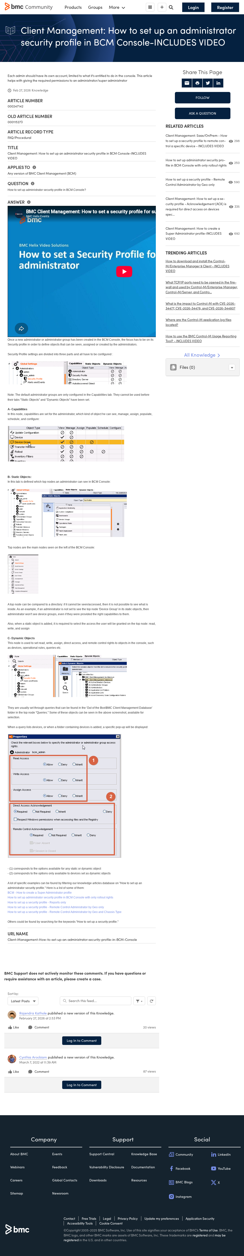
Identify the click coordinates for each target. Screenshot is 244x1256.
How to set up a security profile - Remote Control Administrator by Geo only (56, 907)
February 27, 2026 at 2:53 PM (40, 1018)
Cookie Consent (110, 1223)
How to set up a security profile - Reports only (37, 902)
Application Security (200, 1218)
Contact (69, 1218)
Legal (107, 1218)
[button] (232, 367)
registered (200, 1235)
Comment (42, 1027)
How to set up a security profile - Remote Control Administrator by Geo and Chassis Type (65, 912)
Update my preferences (161, 1218)
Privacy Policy (128, 1218)
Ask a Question (202, 113)
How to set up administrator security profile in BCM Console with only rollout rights (60, 897)
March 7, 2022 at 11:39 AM (37, 1062)
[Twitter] (208, 83)
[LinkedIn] (218, 83)
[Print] (197, 83)
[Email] (187, 83)
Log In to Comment (82, 1040)
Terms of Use (208, 1230)
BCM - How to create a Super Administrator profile (40, 892)
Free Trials (89, 1218)
